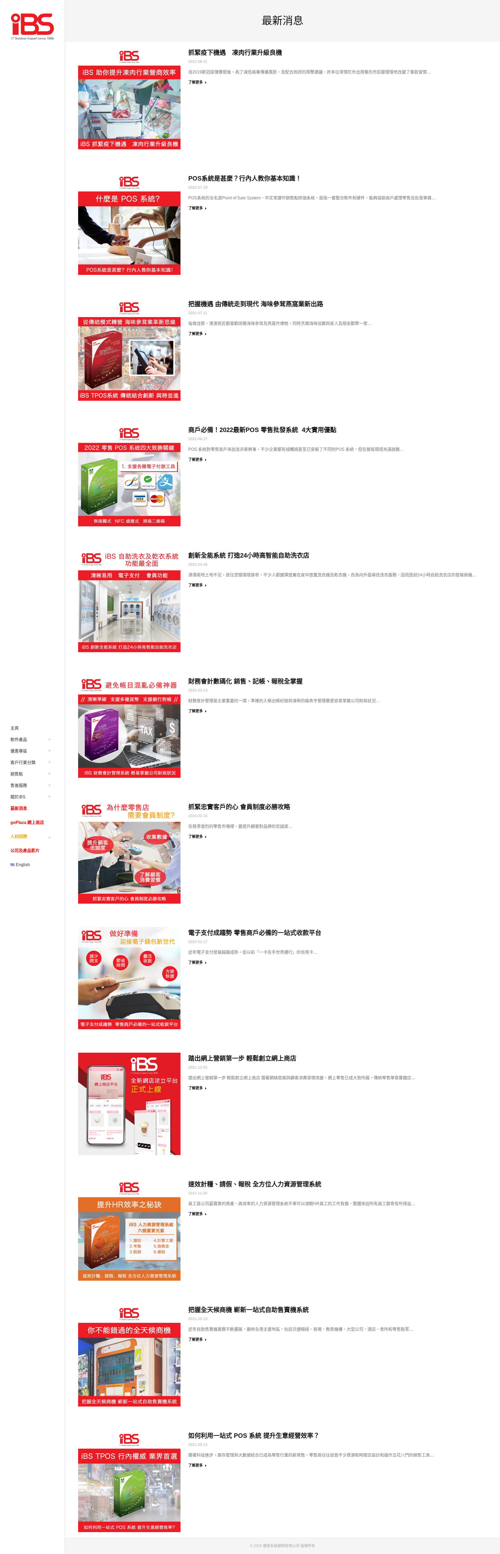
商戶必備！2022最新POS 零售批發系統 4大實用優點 (262, 429)
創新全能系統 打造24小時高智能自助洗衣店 (248, 555)
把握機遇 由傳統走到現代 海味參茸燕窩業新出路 (255, 303)
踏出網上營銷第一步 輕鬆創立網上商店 (242, 1058)
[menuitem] (32, 728)
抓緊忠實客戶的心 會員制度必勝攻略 (239, 806)
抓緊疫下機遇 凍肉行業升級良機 (235, 52)
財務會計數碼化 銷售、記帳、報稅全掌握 (245, 681)
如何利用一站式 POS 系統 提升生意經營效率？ (254, 1435)
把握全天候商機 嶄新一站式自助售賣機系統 (248, 1309)
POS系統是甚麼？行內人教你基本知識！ (245, 178)
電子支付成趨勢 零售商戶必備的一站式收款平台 (254, 932)
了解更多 (195, 82)
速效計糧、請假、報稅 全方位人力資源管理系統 (254, 1184)
